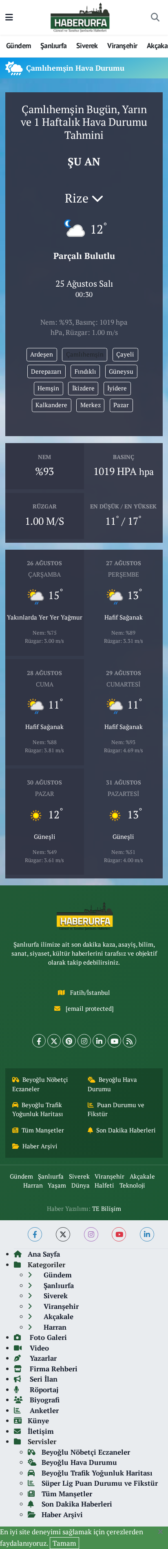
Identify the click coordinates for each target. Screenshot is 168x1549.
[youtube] (119, 1234)
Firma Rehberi (52, 1368)
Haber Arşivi (39, 1146)
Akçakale (142, 1176)
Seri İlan (42, 1379)
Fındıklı (85, 371)
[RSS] (129, 1041)
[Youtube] (114, 1041)
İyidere (117, 388)
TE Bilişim (106, 1208)
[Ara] (155, 17)
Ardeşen (41, 354)
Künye (38, 1420)
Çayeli (125, 354)
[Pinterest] (69, 1041)
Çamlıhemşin (85, 354)
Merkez (90, 405)
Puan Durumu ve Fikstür (116, 1109)
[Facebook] (39, 1041)
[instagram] (91, 1234)
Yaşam (57, 1185)
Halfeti (104, 1185)
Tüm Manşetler (43, 1130)
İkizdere (83, 388)
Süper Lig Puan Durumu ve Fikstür (100, 1483)
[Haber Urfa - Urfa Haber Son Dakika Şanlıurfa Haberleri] (80, 17)
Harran (33, 1185)
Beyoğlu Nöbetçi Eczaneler (40, 1084)
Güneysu (121, 371)
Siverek (87, 45)
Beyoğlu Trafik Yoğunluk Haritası (37, 1109)
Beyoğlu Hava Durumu (112, 1084)
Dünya (80, 1185)
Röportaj (43, 1389)
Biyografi (44, 1399)
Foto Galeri (47, 1337)
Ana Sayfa (44, 1254)
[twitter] (63, 1234)
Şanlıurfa (53, 45)
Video (38, 1348)
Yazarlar (42, 1358)
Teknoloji (132, 1185)
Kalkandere (51, 405)
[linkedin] (147, 1234)
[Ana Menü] (9, 17)
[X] (54, 1041)
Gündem (18, 45)
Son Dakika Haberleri (126, 1130)
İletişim (41, 1431)
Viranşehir (122, 45)
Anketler (43, 1410)
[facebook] (35, 1234)
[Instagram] (84, 1041)
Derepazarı (46, 371)
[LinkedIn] (99, 1041)
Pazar (121, 405)
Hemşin (48, 388)
